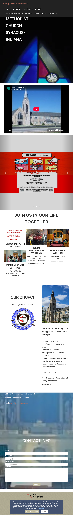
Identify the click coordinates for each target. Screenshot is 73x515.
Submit (36, 484)
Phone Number (10, 461)
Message (8, 466)
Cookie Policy (41, 508)
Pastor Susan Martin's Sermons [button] (19, 13)
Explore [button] (16, 9)
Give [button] (37, 13)
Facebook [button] (53, 13)
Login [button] (43, 13)
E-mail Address (10, 456)
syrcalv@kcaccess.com (37, 495)
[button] (5, 172)
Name (7, 450)
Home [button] (8, 9)
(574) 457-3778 (37, 497)
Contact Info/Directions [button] (34, 9)
